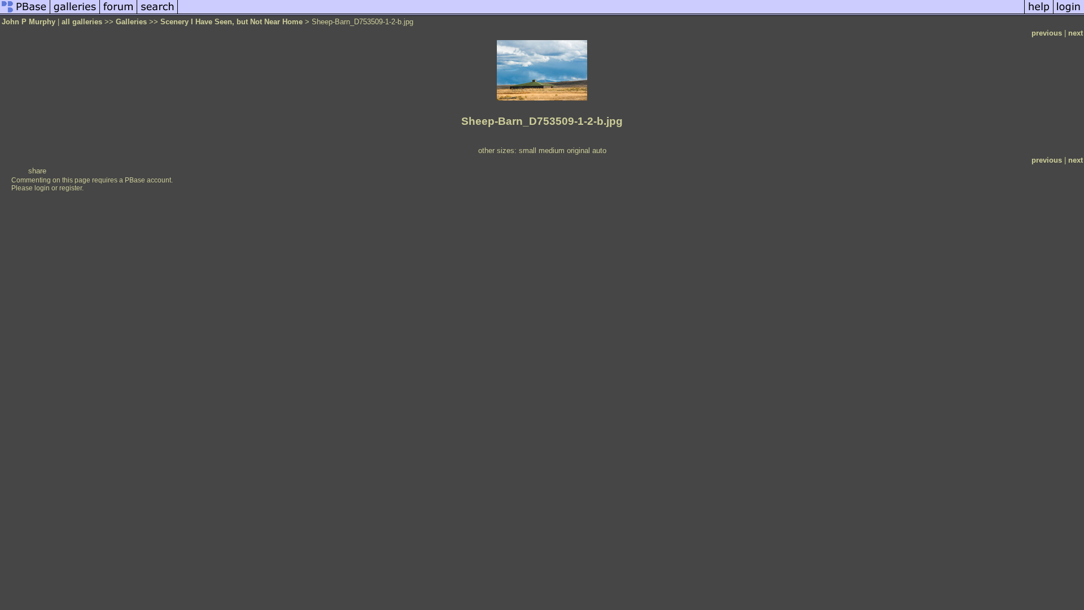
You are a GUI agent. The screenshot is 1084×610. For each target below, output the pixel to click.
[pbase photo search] (157, 13)
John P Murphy (28, 22)
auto (599, 150)
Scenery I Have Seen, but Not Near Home (231, 22)
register (70, 188)
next (1075, 33)
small (527, 150)
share (37, 171)
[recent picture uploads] (75, 13)
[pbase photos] (25, 13)
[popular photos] (601, 13)
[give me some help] (1039, 13)
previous (1046, 33)
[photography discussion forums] (118, 13)
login (42, 188)
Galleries (131, 22)
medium (552, 150)
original (578, 150)
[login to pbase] (1069, 13)
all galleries (82, 22)
